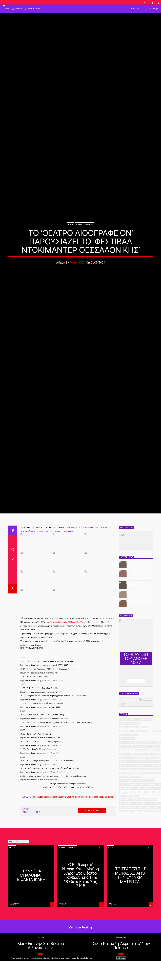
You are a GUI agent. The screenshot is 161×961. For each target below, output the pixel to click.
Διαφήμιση (18, 9)
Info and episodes (136, 718)
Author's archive (91, 847)
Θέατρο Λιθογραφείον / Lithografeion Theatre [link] (68, 659)
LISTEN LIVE (134, 9)
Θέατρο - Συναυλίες (84, 242)
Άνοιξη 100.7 (77, 279)
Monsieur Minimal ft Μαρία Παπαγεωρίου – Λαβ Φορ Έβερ (139, 630)
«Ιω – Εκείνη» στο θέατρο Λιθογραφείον (139, 783)
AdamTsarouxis (128, 764)
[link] (44, 702)
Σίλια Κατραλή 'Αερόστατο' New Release (139, 828)
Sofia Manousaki (128, 771)
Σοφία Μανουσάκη (129, 832)
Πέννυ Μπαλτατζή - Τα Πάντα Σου (136, 817)
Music (70, 242)
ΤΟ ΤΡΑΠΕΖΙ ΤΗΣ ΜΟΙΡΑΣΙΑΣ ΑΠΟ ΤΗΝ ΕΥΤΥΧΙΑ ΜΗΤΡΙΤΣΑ (139, 621)
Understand (120, 958)
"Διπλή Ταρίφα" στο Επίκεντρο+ (135, 756)
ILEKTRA (142, 764)
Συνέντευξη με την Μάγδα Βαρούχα (137, 836)
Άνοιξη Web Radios (34, 9)
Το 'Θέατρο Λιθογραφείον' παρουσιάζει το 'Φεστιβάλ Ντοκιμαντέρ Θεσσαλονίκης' (73, 834)
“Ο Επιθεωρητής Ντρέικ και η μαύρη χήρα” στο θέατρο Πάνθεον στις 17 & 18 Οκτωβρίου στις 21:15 (141, 611)
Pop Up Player (153, 9)
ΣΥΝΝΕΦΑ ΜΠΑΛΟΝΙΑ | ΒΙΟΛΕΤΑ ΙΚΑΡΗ (139, 599)
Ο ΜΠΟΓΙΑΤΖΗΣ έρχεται (131, 813)
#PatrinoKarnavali (129, 760)
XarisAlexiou (127, 775)
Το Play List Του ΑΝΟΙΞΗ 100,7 (128, 737)
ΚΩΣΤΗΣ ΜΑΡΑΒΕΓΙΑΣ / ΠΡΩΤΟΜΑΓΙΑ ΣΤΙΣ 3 (139, 638)
